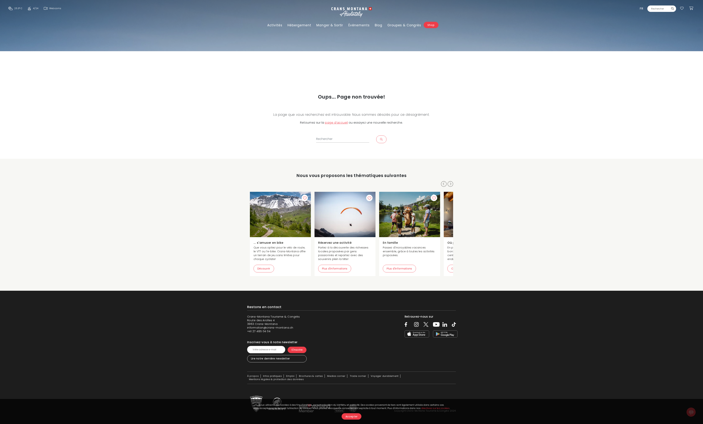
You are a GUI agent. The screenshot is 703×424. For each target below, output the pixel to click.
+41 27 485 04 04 (258, 331)
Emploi (290, 376)
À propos (253, 376)
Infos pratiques (272, 376)
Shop (430, 25)
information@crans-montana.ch (270, 327)
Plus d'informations (334, 268)
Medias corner (336, 376)
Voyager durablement (385, 376)
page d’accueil (336, 122)
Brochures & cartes (311, 376)
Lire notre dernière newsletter (270, 358)
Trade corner (358, 376)
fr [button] (641, 8)
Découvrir (263, 268)
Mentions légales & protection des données (276, 379)
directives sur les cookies (435, 408)
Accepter (351, 416)
